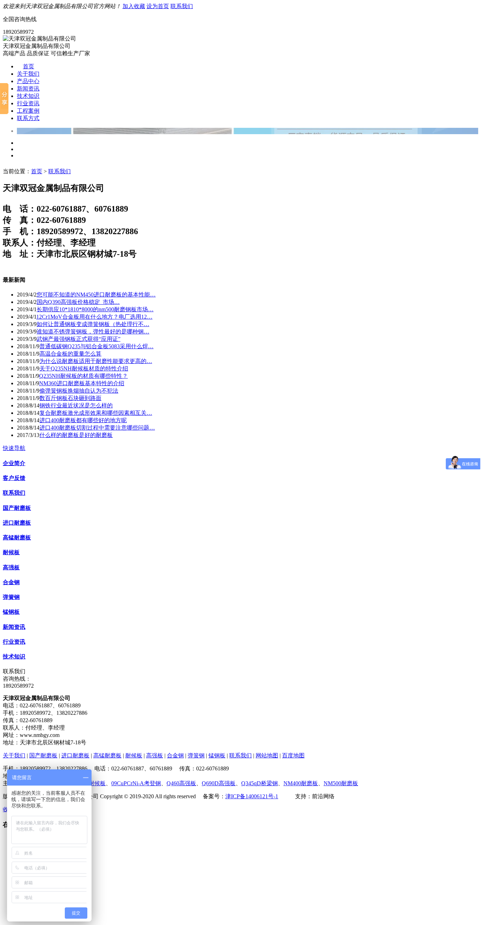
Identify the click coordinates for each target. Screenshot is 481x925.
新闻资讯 (28, 89)
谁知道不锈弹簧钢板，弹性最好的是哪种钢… (93, 332)
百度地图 (293, 755)
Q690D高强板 (219, 783)
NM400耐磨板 (300, 783)
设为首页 (157, 6)
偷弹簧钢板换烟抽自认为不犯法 (78, 391)
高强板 (11, 567)
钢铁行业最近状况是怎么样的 (76, 405)
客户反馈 (14, 478)
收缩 (8, 809)
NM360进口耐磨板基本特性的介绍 (81, 383)
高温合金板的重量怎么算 (70, 354)
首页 (28, 66)
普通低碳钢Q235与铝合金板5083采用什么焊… (96, 346)
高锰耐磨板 (17, 537)
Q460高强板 (181, 783)
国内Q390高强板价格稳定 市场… (78, 302)
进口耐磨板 (17, 523)
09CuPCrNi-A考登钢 (136, 783)
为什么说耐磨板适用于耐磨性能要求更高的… (95, 361)
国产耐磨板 (17, 508)
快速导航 (14, 448)
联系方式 (28, 118)
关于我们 (28, 74)
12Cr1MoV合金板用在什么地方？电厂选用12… (94, 317)
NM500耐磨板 (341, 783)
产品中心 (28, 81)
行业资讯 (28, 103)
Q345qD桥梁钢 (259, 783)
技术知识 (28, 96)
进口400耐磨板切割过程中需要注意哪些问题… (97, 428)
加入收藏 (134, 6)
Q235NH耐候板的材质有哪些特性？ (83, 376)
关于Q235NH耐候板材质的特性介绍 (83, 368)
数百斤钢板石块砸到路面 (70, 398)
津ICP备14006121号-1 (251, 796)
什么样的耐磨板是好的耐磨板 (76, 435)
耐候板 (11, 552)
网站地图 (267, 755)
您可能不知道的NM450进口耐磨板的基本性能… (96, 295)
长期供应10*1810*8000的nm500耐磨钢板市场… (95, 309)
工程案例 (28, 111)
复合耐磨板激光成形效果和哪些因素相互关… (95, 413)
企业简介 (14, 463)
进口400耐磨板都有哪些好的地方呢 (83, 420)
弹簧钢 (11, 597)
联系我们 (181, 6)
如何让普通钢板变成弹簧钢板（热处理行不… (93, 324)
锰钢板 (11, 612)
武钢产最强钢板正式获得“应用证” (78, 339)
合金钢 (11, 582)
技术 (289, 796)
